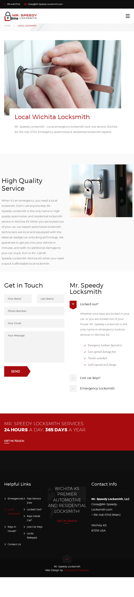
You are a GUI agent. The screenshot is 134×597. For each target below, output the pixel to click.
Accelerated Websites (67, 570)
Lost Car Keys (34, 526)
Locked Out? (34, 509)
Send (15, 371)
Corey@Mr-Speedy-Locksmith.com (45, 4)
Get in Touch (14, 441)
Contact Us (14, 544)
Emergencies (15, 498)
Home (7, 26)
